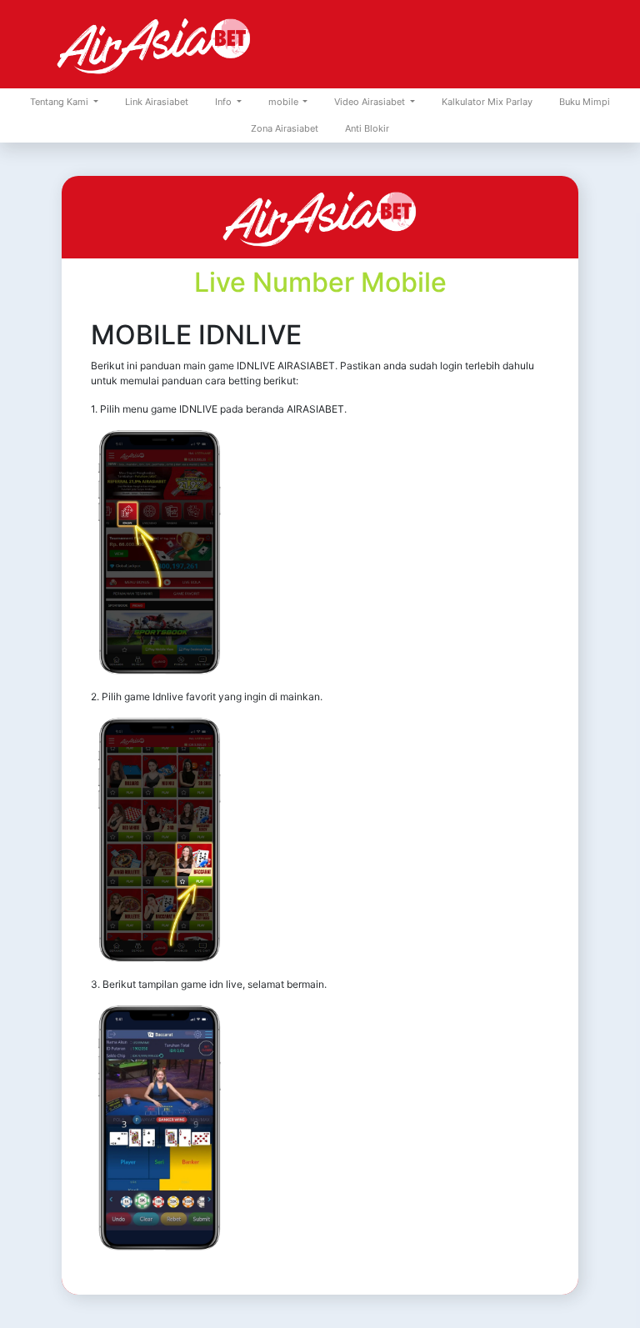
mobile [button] (284, 102)
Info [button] (224, 102)
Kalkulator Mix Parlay (487, 102)
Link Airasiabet (156, 102)
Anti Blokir (367, 128)
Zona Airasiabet (284, 128)
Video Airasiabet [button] (371, 102)
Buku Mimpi (584, 102)
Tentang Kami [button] (60, 102)
